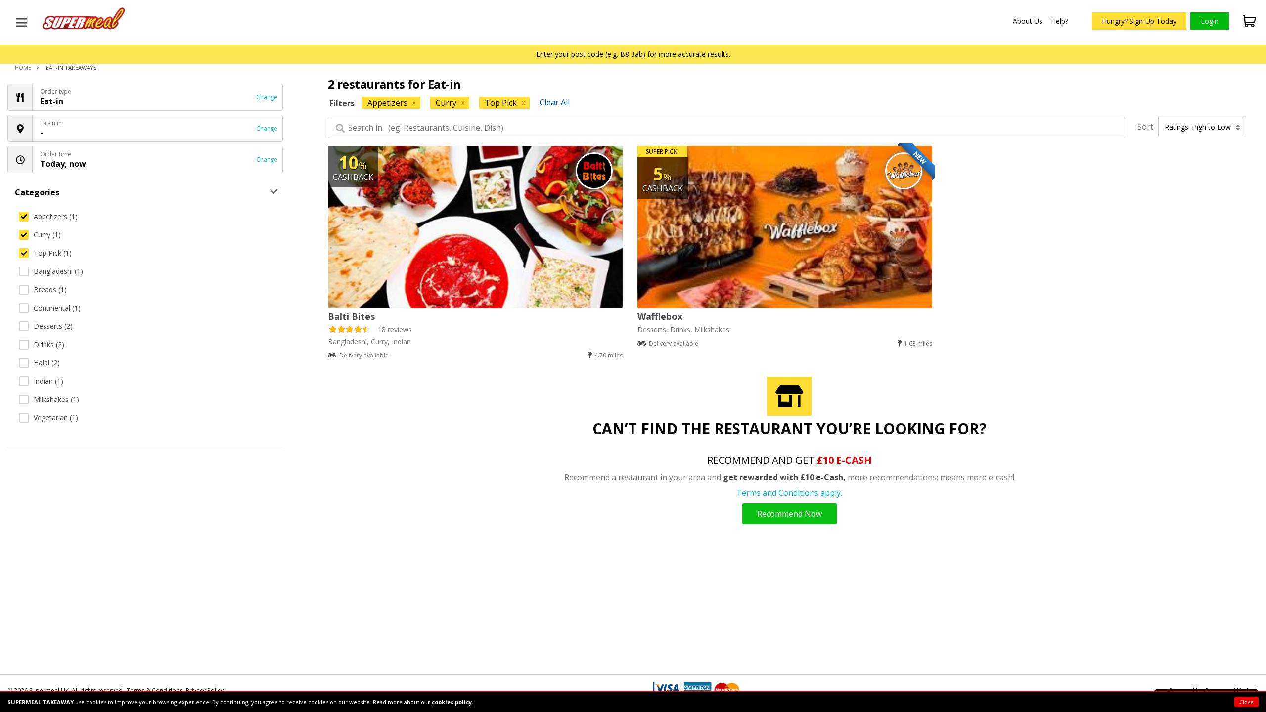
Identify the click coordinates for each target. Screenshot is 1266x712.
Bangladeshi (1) (58, 271)
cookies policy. (452, 702)
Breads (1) (50, 289)
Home (23, 67)
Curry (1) (47, 234)
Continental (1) (57, 307)
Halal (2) (47, 362)
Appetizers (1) (56, 216)
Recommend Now (789, 513)
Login (1210, 21)
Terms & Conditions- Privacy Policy (175, 690)
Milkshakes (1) (56, 399)
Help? (1059, 21)
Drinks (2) (49, 344)
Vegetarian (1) (56, 417)
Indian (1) (48, 381)
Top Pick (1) (53, 253)
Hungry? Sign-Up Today (1139, 21)
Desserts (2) (53, 326)
